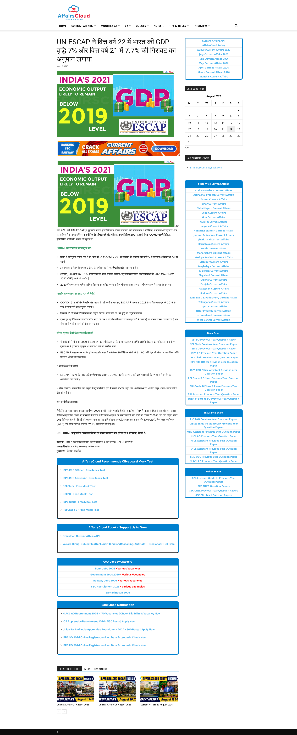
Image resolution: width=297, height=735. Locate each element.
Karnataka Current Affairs (213, 244)
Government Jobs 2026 (117, 574)
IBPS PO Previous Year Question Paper (213, 353)
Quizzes (141, 25)
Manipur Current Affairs (214, 261)
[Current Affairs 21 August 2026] (76, 689)
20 (215, 129)
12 (206, 122)
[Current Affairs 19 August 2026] (159, 689)
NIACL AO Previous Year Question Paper (214, 461)
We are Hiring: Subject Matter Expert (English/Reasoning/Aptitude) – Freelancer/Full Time (119, 544)
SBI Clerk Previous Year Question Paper (213, 344)
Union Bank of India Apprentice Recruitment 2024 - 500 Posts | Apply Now (109, 629)
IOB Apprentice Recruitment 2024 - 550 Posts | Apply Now (99, 621)
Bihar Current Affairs (213, 203)
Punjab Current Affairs (213, 284)
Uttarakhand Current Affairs (213, 315)
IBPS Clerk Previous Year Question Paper (214, 357)
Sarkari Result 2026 (118, 592)
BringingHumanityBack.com (206, 167)
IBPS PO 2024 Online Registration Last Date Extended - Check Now (104, 645)
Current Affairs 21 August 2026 (73, 704)
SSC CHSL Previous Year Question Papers (213, 490)
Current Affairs (82, 25)
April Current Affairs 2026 (214, 67)
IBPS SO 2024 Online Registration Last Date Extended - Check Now (104, 637)
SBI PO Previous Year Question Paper (214, 339)
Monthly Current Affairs (214, 76)
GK (126, 25)
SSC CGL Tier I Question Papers (213, 495)
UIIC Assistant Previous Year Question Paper (213, 431)
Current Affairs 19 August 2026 (156, 704)
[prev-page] (59, 711)
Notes (158, 25)
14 (223, 122)
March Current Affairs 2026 (214, 72)
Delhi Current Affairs (213, 212)
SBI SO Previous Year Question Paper (214, 348)
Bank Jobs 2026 (117, 568)
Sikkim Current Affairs (213, 293)
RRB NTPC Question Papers (214, 486)
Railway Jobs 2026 (117, 580)
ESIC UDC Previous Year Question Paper (213, 456)
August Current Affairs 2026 (213, 49)
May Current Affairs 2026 (213, 63)
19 (206, 129)
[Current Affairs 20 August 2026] (118, 689)
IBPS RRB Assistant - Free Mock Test (85, 478)
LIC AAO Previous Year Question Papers (213, 419)
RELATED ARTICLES (69, 669)
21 (223, 129)
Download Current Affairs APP (82, 536)
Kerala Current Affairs (214, 248)
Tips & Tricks (177, 25)
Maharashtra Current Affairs (213, 253)
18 (197, 129)
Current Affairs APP (213, 40)
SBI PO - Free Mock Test (78, 494)
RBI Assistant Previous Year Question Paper (214, 394)
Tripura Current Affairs (213, 306)
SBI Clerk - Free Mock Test (79, 486)
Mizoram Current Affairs (213, 270)
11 (197, 122)
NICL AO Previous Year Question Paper (214, 436)
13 (215, 122)
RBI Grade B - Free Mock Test (81, 509)
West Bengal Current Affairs (213, 319)
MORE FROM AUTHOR (96, 669)
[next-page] (64, 711)
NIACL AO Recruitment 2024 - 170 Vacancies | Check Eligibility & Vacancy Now (112, 613)
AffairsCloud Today (213, 45)
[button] (236, 26)
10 (189, 122)
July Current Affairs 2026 (213, 54)
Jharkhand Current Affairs (213, 239)
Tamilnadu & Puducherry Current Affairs (214, 297)
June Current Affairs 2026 (214, 58)
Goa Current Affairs (213, 217)
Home (63, 25)
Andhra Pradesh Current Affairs (213, 190)
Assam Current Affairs (214, 199)
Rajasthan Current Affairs (214, 288)
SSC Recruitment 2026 (118, 586)
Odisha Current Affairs (213, 279)
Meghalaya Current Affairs (213, 266)
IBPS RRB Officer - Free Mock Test (84, 470)
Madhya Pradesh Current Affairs (214, 257)
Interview (200, 25)
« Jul (187, 147)
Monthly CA (109, 25)
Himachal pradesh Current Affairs (214, 230)
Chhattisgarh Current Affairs (213, 208)
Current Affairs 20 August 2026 (115, 704)
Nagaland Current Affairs (213, 275)
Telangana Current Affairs (214, 302)
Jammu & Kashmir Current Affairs (214, 235)
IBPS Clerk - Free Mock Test (80, 502)
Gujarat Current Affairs (213, 221)
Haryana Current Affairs (214, 226)
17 (189, 129)
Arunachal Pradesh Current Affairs (213, 194)
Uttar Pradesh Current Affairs (213, 311)
